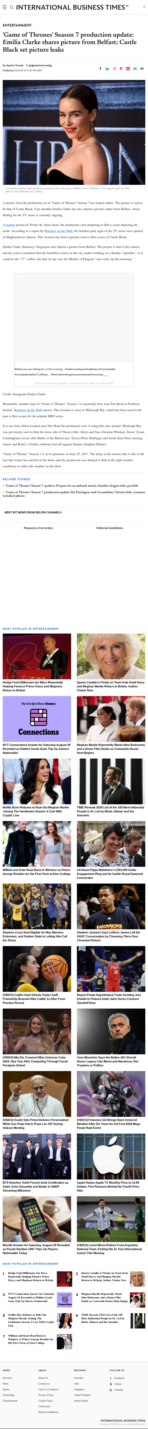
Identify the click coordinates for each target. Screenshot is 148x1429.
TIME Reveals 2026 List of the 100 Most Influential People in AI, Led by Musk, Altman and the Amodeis (110, 811)
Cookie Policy (45, 1400)
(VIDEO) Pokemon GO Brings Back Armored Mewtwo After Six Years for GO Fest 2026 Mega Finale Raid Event (108, 1123)
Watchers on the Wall (58, 231)
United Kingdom (82, 1395)
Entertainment (10, 1400)
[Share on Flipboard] (121, 68)
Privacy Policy (46, 1395)
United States (81, 1400)
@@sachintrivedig (40, 65)
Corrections (44, 1406)
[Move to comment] (142, 68)
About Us (43, 1378)
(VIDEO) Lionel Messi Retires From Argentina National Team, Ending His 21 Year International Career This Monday (109, 1249)
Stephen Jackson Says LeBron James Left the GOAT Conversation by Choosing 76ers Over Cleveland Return (108, 936)
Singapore (79, 1389)
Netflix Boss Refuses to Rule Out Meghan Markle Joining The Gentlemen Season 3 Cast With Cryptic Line (36, 811)
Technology (9, 1395)
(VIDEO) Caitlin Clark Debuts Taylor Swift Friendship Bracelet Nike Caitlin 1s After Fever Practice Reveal (34, 998)
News (5, 1383)
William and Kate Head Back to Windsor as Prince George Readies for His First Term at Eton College (31, 1339)
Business (7, 1378)
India (76, 1383)
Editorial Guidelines (109, 528)
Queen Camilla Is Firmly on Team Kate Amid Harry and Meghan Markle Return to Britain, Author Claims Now (111, 686)
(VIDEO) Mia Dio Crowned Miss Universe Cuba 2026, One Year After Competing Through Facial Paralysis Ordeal (35, 1061)
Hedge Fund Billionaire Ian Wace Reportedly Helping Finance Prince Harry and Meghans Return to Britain (33, 686)
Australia (78, 1378)
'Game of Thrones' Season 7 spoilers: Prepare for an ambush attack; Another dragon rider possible (71, 486)
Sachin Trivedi (15, 65)
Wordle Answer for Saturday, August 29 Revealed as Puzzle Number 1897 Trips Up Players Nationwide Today (36, 1249)
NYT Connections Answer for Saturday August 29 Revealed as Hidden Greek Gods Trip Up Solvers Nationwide (36, 748)
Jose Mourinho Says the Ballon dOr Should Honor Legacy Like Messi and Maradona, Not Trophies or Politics (107, 1061)
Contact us (44, 1383)
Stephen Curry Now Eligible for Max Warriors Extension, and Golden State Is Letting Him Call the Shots (35, 936)
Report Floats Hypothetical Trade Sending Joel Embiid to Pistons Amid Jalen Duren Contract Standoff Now (109, 998)
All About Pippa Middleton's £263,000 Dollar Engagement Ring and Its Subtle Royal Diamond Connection (110, 873)
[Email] (135, 68)
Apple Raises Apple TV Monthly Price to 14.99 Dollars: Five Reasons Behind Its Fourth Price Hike (108, 1186)
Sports (6, 1389)
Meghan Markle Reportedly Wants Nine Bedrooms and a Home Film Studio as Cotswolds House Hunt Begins (111, 748)
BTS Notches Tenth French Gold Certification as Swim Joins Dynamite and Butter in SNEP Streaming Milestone (35, 1186)
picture (10, 224)
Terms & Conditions (48, 1389)
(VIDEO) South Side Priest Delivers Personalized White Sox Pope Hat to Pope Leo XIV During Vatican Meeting (36, 1123)
